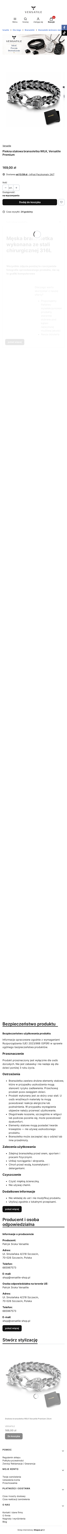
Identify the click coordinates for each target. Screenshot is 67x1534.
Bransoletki (30, 30)
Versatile (5, 30)
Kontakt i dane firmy (12, 1512)
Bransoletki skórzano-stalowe (51, 30)
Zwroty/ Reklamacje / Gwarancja (18, 1463)
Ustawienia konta (11, 1480)
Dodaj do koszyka (30, 202)
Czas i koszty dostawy (14, 1496)
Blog (4, 1521)
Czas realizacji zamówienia (16, 1499)
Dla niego (17, 30)
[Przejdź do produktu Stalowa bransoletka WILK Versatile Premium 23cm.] (33, 1381)
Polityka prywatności (13, 1460)
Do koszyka (14, 1436)
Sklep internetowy (30, 1530)
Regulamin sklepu (11, 1457)
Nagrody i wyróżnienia (13, 1518)
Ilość (4, 182)
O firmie (6, 1515)
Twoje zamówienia (11, 1476)
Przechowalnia (9, 1483)
